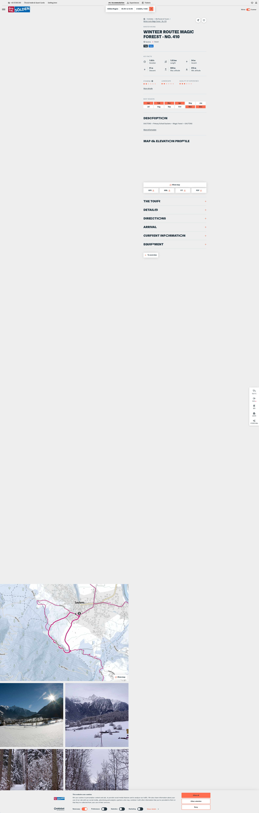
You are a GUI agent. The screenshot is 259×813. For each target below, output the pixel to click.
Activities (150, 19)
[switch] (104, 809)
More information (149, 130)
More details (148, 89)
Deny (196, 807)
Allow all (196, 795)
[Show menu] (3, 9)
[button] (174, 201)
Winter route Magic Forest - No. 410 (155, 21)
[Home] (144, 19)
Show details (151, 809)
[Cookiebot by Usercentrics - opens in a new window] (59, 809)
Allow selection (196, 801)
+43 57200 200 (16, 3)
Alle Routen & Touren (162, 19)
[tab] (116, 3)
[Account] (256, 2)
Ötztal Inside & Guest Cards (34, 3)
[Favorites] (252, 2)
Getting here (52, 3)
